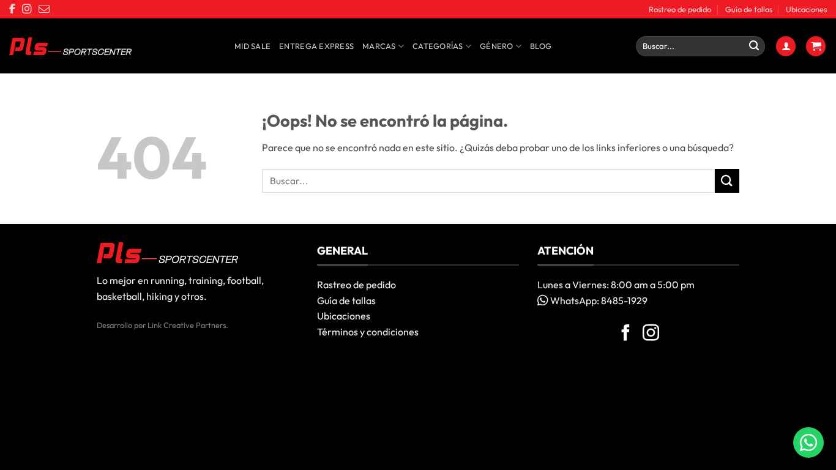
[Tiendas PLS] (70, 46)
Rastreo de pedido (680, 9)
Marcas (379, 46)
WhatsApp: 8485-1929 (598, 300)
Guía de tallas (748, 9)
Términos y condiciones (368, 332)
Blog (540, 46)
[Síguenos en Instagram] (651, 334)
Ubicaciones (806, 9)
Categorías (437, 46)
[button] (786, 46)
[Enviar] (754, 46)
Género (496, 46)
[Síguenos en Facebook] (626, 334)
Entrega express (316, 46)
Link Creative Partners (186, 325)
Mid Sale (252, 46)
